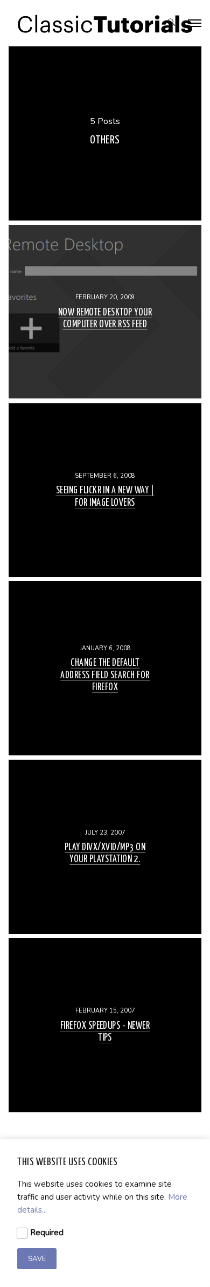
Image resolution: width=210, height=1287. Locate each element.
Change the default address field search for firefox (105, 675)
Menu (195, 23)
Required (46, 1232)
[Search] (171, 23)
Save (37, 1259)
